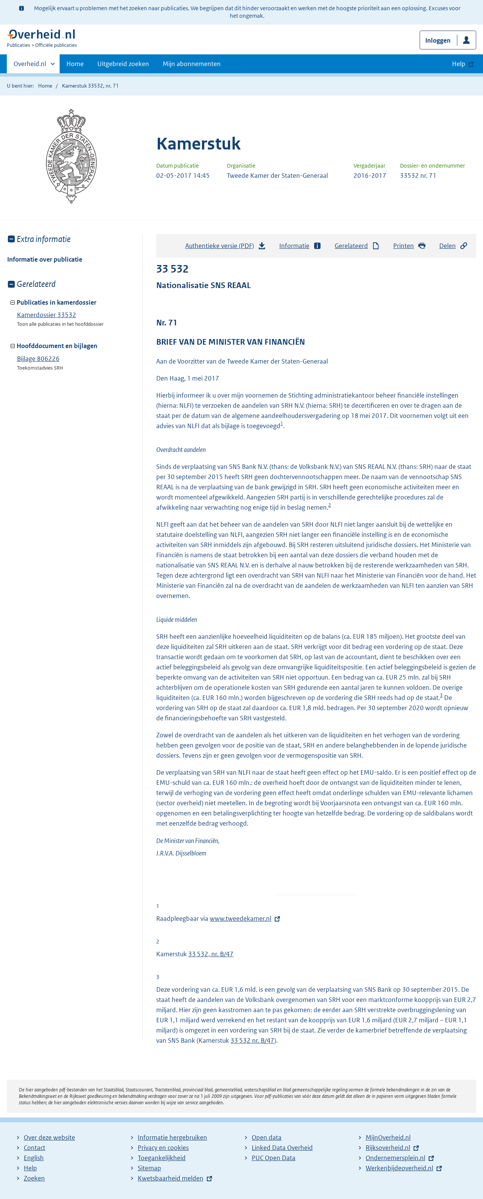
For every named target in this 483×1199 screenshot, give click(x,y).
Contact (34, 1148)
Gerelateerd (351, 246)
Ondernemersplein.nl (395, 1158)
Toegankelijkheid (162, 1158)
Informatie (294, 246)
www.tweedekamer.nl (240, 918)
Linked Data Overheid (282, 1148)
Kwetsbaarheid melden (170, 1178)
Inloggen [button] (438, 40)
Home (75, 64)
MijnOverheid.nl (388, 1137)
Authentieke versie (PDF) (221, 248)
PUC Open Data (273, 1158)
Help (30, 1168)
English (34, 1158)
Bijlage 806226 (38, 358)
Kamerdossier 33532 (46, 315)
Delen (447, 246)
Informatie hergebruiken (172, 1137)
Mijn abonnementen (192, 64)
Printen (403, 246)
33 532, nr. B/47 (211, 954)
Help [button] (458, 64)
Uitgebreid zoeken (123, 64)
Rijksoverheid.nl (388, 1148)
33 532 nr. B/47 (252, 1040)
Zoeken (34, 1178)
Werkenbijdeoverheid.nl (399, 1168)
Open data (266, 1137)
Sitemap (149, 1168)
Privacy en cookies (163, 1148)
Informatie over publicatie (44, 259)
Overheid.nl (30, 66)
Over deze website (49, 1137)
